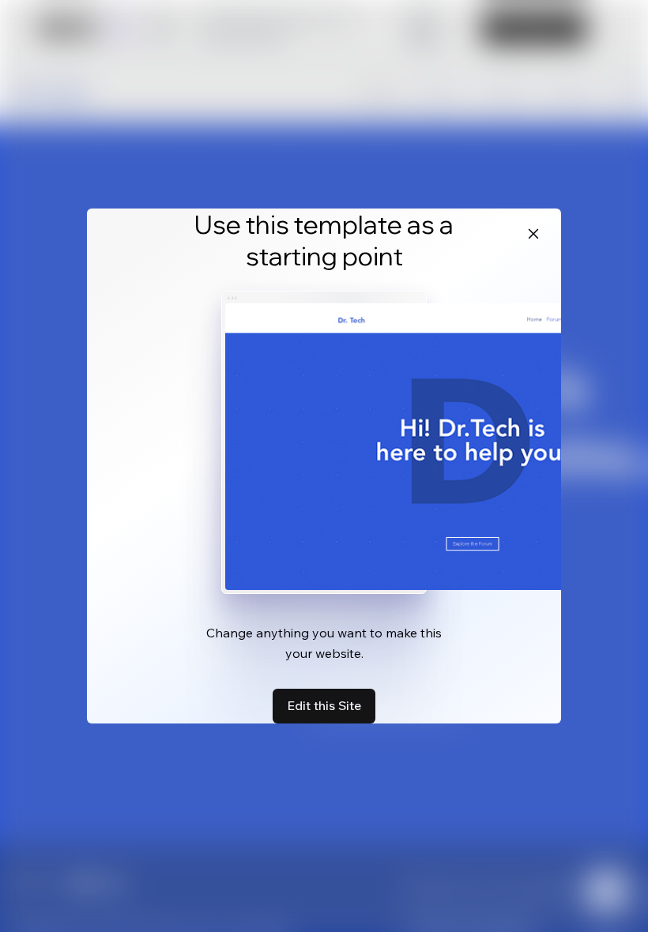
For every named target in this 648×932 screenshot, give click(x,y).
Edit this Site (324, 705)
